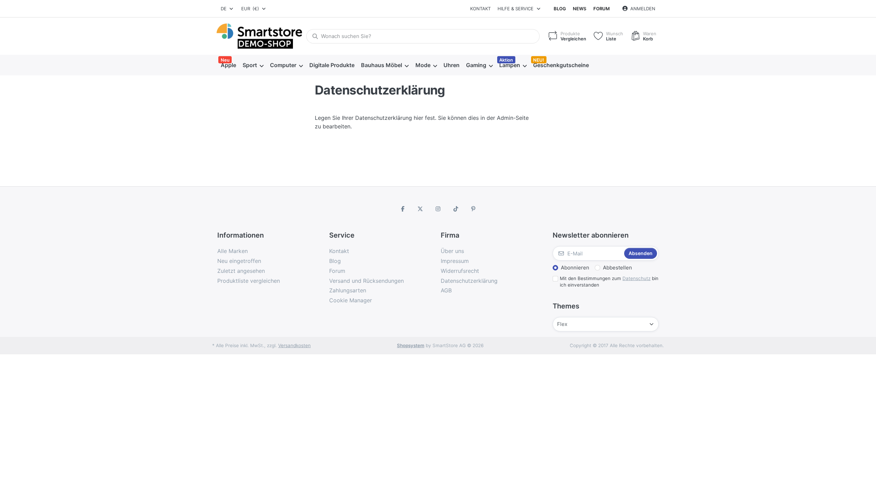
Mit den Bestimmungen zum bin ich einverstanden (609, 282)
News (579, 8)
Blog (560, 8)
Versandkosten (294, 345)
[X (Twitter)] (420, 208)
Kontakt (480, 8)
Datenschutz (636, 278)
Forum (601, 8)
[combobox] (227, 8)
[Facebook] (402, 208)
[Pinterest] (473, 208)
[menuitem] (228, 65)
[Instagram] (438, 208)
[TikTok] (455, 208)
